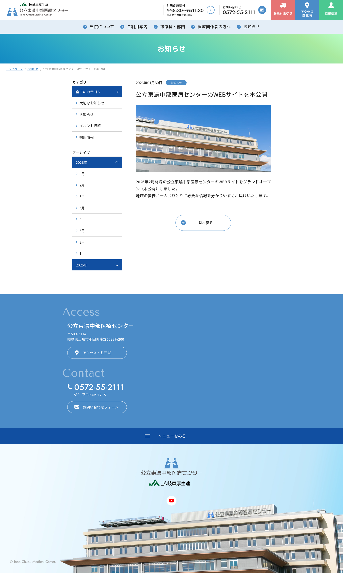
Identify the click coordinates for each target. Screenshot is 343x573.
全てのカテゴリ (88, 91)
